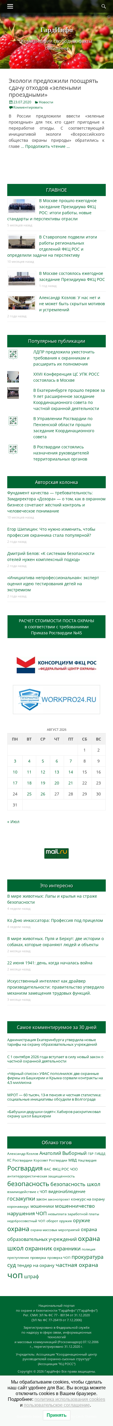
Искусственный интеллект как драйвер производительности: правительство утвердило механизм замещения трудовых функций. (55, 987)
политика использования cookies (69, 1399)
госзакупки (21, 1198)
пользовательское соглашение (57, 1405)
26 (43, 794)
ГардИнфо (56, 29)
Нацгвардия (87, 1160)
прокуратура (87, 1256)
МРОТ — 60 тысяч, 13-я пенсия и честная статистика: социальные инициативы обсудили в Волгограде (54, 1097)
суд (11, 1265)
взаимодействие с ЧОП (27, 1191)
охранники (67, 1248)
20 (56, 783)
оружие (81, 1220)
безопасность (28, 1183)
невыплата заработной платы (73, 1213)
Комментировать (28, 107)
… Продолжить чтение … (45, 146)
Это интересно (56, 885)
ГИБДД (100, 1153)
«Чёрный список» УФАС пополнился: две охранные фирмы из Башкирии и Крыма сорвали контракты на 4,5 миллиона (55, 1078)
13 (56, 772)
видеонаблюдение (66, 1191)
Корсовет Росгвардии (50, 1160)
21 (70, 783)
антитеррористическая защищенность (41, 1176)
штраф (31, 1276)
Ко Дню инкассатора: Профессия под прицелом (55, 920)
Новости (46, 102)
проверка (38, 1257)
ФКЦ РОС (60, 1169)
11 (29, 772)
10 (15, 772)
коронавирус (18, 1206)
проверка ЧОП (58, 1257)
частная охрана (77, 1265)
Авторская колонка (56, 482)
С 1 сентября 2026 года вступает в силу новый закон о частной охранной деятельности (55, 1059)
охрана (18, 1228)
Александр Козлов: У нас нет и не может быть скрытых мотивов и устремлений (72, 303)
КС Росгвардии (19, 1160)
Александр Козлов (22, 1153)
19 (43, 783)
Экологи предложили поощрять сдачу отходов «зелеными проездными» (53, 87)
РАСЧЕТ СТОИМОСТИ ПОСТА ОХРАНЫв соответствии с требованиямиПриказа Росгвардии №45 (56, 626)
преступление (18, 1257)
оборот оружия (59, 1221)
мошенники (42, 1206)
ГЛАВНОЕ (56, 190)
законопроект (59, 1199)
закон (41, 1199)
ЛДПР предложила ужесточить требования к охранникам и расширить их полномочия (63, 358)
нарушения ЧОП (27, 1213)
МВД (72, 1160)
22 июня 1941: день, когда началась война (49, 962)
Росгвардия (25, 1168)
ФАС (47, 1169)
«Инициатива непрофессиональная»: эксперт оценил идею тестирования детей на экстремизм (53, 583)
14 (70, 772)
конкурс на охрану (88, 1199)
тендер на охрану (35, 1265)
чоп (15, 1275)
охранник (38, 1248)
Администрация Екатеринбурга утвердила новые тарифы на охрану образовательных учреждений (52, 1042)
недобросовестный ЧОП (26, 1221)
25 (29, 794)
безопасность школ (75, 1184)
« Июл (13, 821)
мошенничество (75, 1206)
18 (29, 783)
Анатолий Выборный (63, 1153)
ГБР (91, 1153)
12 (43, 772)
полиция (88, 1249)
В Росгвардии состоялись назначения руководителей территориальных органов (61, 453)
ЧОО (74, 1169)
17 (15, 783)
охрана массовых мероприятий (55, 1230)
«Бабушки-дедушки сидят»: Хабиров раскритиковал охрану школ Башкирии (54, 1114)
